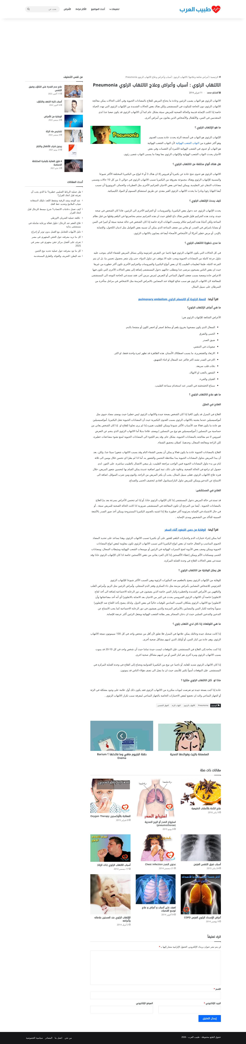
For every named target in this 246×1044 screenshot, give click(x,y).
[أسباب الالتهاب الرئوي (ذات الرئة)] (110, 848)
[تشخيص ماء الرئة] (73, 136)
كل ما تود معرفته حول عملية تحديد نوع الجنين (58, 251)
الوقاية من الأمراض (53, 116)
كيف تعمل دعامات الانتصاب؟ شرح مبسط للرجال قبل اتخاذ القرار (54, 211)
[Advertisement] (123, 46)
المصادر (48, 1038)
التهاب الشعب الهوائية (187, 143)
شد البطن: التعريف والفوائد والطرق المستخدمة (57, 256)
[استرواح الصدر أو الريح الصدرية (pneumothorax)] (156, 799)
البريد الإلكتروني (212, 1003)
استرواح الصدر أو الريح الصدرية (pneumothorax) (160, 824)
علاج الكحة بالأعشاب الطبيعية (206, 808)
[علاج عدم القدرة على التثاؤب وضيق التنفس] (73, 91)
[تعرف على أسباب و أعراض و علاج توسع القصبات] (156, 889)
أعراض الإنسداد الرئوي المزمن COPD (202, 917)
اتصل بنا (58, 1038)
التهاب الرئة (176, 705)
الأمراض (67, 9)
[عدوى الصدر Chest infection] (156, 847)
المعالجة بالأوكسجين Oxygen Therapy (110, 816)
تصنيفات (115, 9)
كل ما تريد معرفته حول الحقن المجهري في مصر (56, 237)
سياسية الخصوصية (34, 1038)
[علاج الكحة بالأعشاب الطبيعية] (201, 792)
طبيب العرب (193, 1037)
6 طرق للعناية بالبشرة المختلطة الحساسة (47, 163)
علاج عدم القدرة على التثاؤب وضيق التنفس (45, 88)
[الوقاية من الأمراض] (73, 121)
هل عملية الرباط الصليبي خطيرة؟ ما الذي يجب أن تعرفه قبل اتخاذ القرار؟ (56, 193)
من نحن (68, 1038)
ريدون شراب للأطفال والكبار (49, 146)
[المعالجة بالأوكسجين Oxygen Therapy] (110, 796)
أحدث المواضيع (98, 9)
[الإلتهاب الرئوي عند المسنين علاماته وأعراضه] (110, 894)
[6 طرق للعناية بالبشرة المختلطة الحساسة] (73, 165)
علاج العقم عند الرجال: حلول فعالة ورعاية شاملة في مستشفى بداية (54, 225)
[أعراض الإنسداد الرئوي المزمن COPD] (201, 894)
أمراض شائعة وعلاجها (199, 77)
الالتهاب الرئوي (189, 705)
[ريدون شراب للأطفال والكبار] (73, 151)
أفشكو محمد (212, 93)
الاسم (217, 989)
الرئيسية (215, 77)
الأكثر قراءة (81, 9)
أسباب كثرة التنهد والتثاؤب (49, 102)
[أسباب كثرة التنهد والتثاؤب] (73, 106)
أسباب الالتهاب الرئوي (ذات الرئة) (114, 865)
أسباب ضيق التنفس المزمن (207, 864)
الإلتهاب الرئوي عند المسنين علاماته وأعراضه (112, 919)
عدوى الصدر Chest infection (160, 864)
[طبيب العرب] (200, 9)
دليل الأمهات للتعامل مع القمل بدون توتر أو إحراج (56, 232)
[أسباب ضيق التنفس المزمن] (201, 847)
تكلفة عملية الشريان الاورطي (66, 218)
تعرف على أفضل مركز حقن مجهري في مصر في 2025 (56, 244)
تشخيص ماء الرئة (54, 131)
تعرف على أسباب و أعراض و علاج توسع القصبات (159, 909)
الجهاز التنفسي (163, 705)
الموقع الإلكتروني (144, 1003)
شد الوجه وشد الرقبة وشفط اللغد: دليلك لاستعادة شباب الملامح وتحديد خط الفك (55, 202)
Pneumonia (203, 705)
